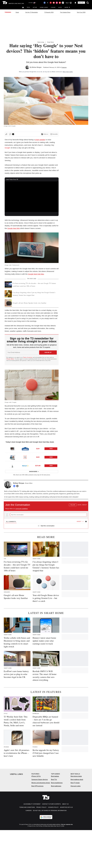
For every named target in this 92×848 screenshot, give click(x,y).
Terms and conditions (27, 807)
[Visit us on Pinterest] (51, 3)
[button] (31, 448)
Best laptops (55, 776)
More (66, 7)
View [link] (50, 448)
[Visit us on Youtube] (54, 3)
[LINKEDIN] (14, 486)
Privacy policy (41, 807)
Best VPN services (37, 786)
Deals (17, 12)
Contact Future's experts (51, 804)
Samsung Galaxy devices (39, 779)
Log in (79, 504)
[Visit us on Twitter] (48, 3)
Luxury (53, 7)
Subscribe (81, 2)
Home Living (44, 7)
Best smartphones (57, 783)
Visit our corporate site (67, 824)
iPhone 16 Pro (36, 776)
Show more (33, 471)
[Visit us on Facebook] (44, 3)
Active (35, 7)
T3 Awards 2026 (49, 12)
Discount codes (75, 786)
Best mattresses (56, 786)
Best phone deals (76, 776)
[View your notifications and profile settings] (75, 3)
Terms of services (28, 357)
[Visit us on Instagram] (57, 3)
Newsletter (55, 134)
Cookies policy (53, 807)
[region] (46, 514)
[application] (32, 196)
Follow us (45, 134)
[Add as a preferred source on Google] (46, 817)
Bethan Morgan (37, 67)
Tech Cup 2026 (81, 12)
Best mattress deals (77, 779)
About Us (65, 804)
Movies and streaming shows (40, 783)
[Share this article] (6, 134)
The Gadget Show (65, 12)
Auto (60, 7)
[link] (12, 449)
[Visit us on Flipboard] (60, 3)
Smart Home (50, 42)
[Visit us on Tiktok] (63, 3)
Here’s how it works (68, 71)
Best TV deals (75, 783)
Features (64, 67)
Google (7, 148)
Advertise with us (66, 807)
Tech (28, 7)
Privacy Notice (10, 359)
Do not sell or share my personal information (49, 810)
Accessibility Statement (32, 804)
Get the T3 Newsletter (31, 12)
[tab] (11, 521)
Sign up (84, 504)
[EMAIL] (17, 486)
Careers (29, 810)
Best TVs (54, 779)
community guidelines (21, 508)
